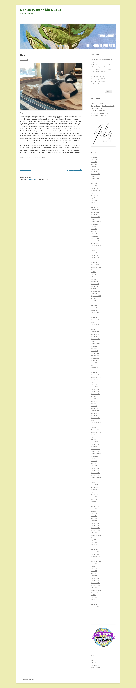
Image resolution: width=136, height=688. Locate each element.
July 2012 (93, 458)
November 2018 (95, 339)
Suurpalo (93, 81)
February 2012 (95, 468)
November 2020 (95, 291)
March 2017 (94, 367)
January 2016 (95, 391)
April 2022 (94, 253)
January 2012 (95, 470)
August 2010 (94, 494)
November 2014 (95, 418)
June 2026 (94, 159)
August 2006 (94, 592)
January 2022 (95, 257)
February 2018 (95, 353)
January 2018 (95, 356)
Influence (94, 67)
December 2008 (95, 528)
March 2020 (94, 310)
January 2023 (95, 241)
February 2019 (95, 332)
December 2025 (95, 171)
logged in (32, 179)
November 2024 (95, 190)
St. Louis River (95, 83)
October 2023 (95, 219)
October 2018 (95, 341)
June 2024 (94, 200)
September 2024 (96, 193)
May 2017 (94, 363)
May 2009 (94, 516)
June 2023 (94, 229)
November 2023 (95, 217)
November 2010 (95, 489)
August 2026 (94, 157)
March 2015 (94, 408)
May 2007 (94, 571)
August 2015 (94, 396)
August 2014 (94, 425)
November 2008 (95, 530)
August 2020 (94, 298)
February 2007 (95, 578)
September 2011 (96, 478)
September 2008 (96, 535)
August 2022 (94, 248)
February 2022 (95, 255)
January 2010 (95, 506)
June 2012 (94, 461)
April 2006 (94, 602)
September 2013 (96, 432)
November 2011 (95, 475)
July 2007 (93, 566)
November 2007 (95, 556)
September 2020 (96, 296)
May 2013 (94, 439)
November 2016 (95, 375)
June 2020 (94, 303)
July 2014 (93, 427)
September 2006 (96, 590)
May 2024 (94, 202)
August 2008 (94, 537)
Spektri (93, 79)
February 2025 (95, 188)
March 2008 (94, 549)
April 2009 (94, 518)
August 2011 (94, 480)
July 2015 (93, 399)
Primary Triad (95, 74)
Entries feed (94, 663)
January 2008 (95, 554)
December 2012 (95, 446)
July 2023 (93, 226)
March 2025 (94, 186)
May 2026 (94, 162)
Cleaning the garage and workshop (101, 59)
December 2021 (95, 260)
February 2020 (95, 312)
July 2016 (93, 382)
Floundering (104, 113)
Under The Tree (95, 64)
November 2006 (95, 585)
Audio (48, 19)
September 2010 (96, 492)
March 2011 (94, 485)
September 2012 (96, 454)
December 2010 (95, 487)
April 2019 (94, 327)
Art (36, 157)
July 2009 (93, 511)
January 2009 (95, 525)
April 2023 (94, 234)
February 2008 (95, 552)
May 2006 (94, 599)
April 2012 (94, 466)
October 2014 (95, 420)
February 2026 (95, 169)
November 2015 (95, 394)
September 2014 (96, 422)
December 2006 (95, 583)
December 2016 (95, 372)
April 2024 (94, 205)
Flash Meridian (58, 19)
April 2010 (94, 499)
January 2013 (95, 444)
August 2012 (94, 456)
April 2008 (94, 547)
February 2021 (95, 284)
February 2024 (95, 210)
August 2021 (94, 269)
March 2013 (94, 442)
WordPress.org (95, 667)
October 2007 (95, 559)
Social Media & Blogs (34, 19)
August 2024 (94, 195)
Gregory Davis (95, 106)
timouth (93, 103)
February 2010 (95, 504)
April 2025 (94, 183)
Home (22, 19)
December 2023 (95, 214)
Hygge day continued (74, 170)
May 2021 (94, 277)
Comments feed (96, 665)
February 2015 (95, 411)
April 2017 (94, 365)
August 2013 (94, 434)
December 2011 (95, 473)
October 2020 (95, 293)
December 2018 (95, 336)
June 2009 (94, 513)
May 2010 (94, 497)
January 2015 (95, 413)
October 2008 (95, 533)
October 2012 (95, 451)
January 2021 (95, 286)
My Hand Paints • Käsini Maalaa (40, 9)
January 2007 (95, 580)
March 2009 (94, 521)
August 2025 (94, 181)
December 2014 (95, 415)
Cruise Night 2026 (96, 69)
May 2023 (94, 231)
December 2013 (95, 430)
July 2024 (93, 198)
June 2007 (94, 568)
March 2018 (94, 351)
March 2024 (94, 207)
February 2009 (95, 523)
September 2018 (96, 344)
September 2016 (96, 377)
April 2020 (94, 308)
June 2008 (94, 542)
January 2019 (95, 334)
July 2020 (93, 300)
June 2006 (94, 597)
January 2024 (95, 212)
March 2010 (94, 501)
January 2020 (95, 315)
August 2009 (94, 509)
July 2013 (93, 437)
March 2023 (94, 236)
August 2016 (94, 379)
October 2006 (95, 588)
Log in (92, 660)
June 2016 (94, 384)
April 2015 (94, 406)
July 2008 (93, 540)
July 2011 (93, 482)
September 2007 (96, 561)
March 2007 (94, 576)
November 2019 (95, 320)
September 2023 (96, 222)
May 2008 (94, 544)
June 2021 (94, 274)
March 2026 (94, 167)
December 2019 (95, 317)
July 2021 (93, 272)
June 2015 (94, 401)
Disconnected (25, 170)
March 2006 (94, 604)
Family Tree (102, 115)
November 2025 (95, 174)
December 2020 (95, 289)
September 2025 (96, 178)
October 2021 (95, 265)
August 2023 (94, 224)
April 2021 (94, 279)
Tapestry (100, 103)
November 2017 (95, 360)
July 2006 (93, 595)
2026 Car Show (95, 71)
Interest (102, 111)
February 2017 (95, 370)
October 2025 (95, 176)
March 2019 (94, 329)
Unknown (94, 115)
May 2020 (94, 305)
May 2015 (94, 403)
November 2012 (95, 449)
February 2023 (95, 238)
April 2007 (94, 573)
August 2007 (94, 564)
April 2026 (94, 164)
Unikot (93, 76)
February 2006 (95, 607)
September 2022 (96, 245)
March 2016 (94, 387)
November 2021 (95, 262)
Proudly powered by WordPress (29, 679)
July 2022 (93, 250)
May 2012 (94, 463)
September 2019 (96, 324)
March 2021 (94, 281)
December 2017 (95, 358)
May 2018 (94, 348)
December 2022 (95, 243)
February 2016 (95, 389)
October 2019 (95, 322)
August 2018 (94, 346)
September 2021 (96, 267)
